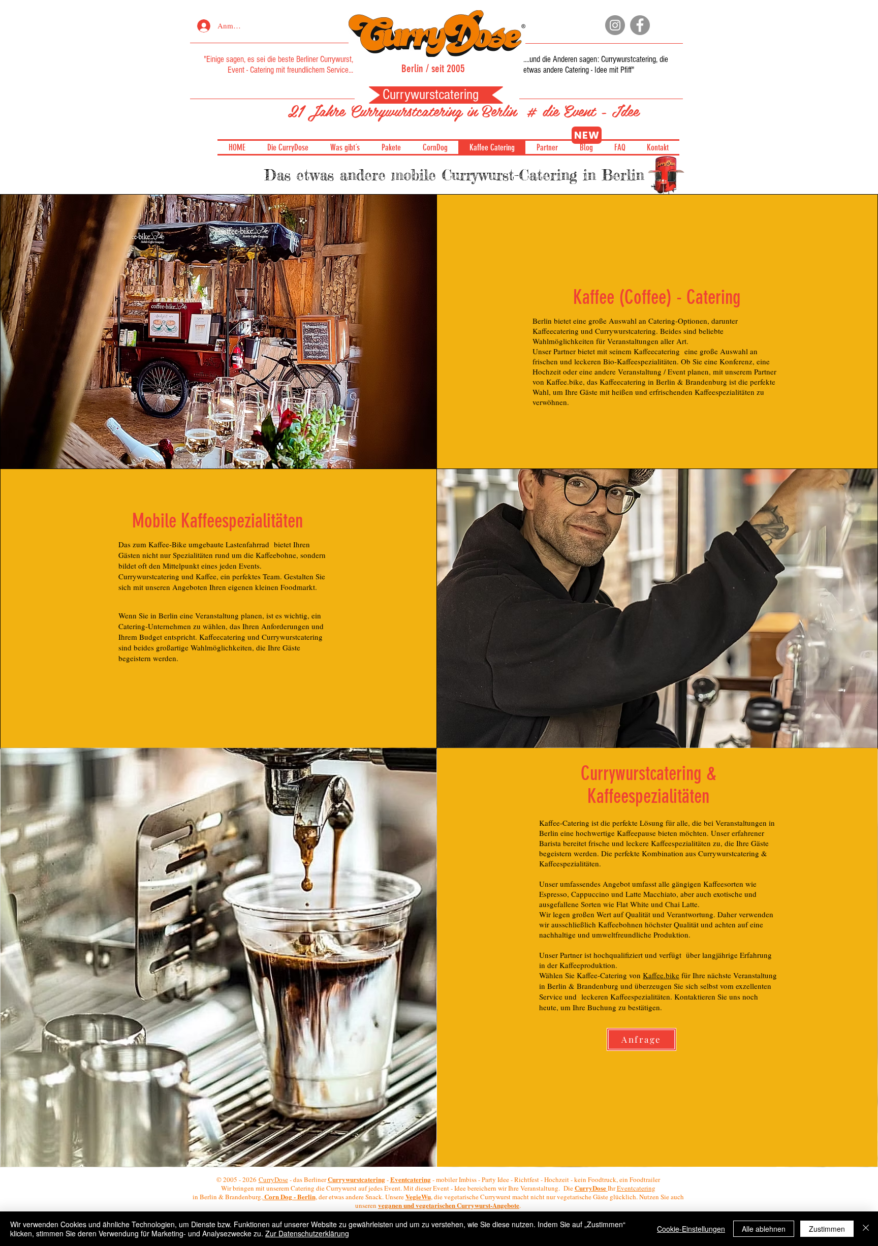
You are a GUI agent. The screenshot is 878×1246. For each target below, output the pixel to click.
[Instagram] (615, 25)
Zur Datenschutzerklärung (307, 1233)
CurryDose (273, 1179)
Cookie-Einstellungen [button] (691, 1229)
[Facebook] (640, 25)
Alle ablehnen (764, 1229)
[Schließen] (866, 1229)
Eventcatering (636, 1188)
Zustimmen (827, 1229)
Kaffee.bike (661, 975)
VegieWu (418, 1196)
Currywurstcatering (628, 59)
